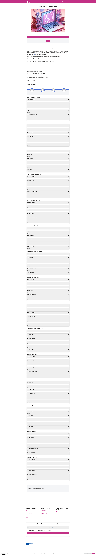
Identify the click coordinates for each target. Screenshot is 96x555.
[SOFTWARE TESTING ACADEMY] (29, 2)
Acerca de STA (44, 1)
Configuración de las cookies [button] (88, 553)
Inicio (42, 1)
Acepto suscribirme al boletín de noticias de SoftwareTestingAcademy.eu (39, 530)
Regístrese (68, 1)
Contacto (59, 1)
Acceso (65, 1)
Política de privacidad (44, 513)
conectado (35, 488)
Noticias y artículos (55, 1)
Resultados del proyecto (49, 1)
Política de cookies (43, 510)
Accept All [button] (93, 553)
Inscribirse (48, 41)
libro (34, 54)
